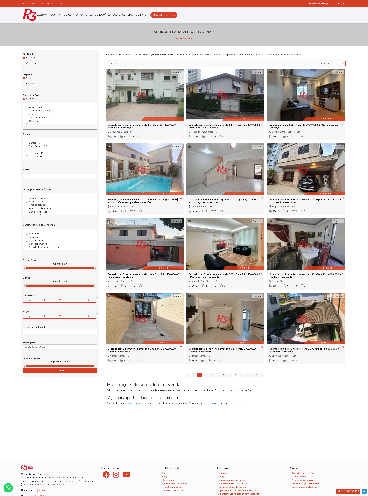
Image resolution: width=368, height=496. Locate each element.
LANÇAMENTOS (84, 14)
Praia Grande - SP (38, 146)
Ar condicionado (37, 201)
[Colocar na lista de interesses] (181, 123)
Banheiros (28, 295)
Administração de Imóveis (305, 483)
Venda (29, 78)
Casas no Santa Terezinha (232, 487)
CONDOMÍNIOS (103, 14)
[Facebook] (25, 4)
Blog (164, 476)
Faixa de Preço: (31, 358)
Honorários (168, 480)
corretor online (211, 403)
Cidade (27, 134)
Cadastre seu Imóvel (165, 15)
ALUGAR (68, 14)
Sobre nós (167, 473)
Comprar (223, 473)
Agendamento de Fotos (304, 473)
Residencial (32, 57)
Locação (30, 83)
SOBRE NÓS (119, 14)
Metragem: (29, 342)
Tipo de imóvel (31, 95)
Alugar (222, 476)
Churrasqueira (36, 240)
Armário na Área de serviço (42, 208)
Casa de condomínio (39, 117)
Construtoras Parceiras (174, 490)
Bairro (26, 169)
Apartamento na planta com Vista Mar (239, 493)
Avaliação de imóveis (303, 480)
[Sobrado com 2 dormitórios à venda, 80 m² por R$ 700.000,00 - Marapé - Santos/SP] (145, 319)
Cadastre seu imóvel (303, 476)
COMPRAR (56, 14)
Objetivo (27, 74)
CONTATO (141, 14)
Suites (26, 277)
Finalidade (28, 54)
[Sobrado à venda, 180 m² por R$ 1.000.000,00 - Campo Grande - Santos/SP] (306, 95)
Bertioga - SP (36, 153)
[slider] (24, 268)
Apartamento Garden (39, 110)
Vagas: (26, 311)
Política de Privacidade (174, 483)
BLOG (131, 14)
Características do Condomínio (40, 224)
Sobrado (30, 98)
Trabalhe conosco (171, 487)
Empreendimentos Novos (231, 480)
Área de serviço (37, 204)
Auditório (33, 237)
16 (249, 374)
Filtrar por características (37, 189)
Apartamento (36, 107)
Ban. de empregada (38, 211)
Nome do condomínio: (35, 327)
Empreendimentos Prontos (232, 483)
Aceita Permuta (37, 198)
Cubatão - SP (36, 156)
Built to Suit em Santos (304, 487)
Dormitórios (29, 260)
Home (179, 38)
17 (256, 374)
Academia (34, 233)
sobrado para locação (135, 403)
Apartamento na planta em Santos (237, 490)
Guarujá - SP (35, 149)
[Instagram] (30, 4)
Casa (31, 114)
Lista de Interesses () (319, 4)
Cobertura (34, 121)
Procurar (60, 370)
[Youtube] (34, 4)
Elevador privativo (38, 243)
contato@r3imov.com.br (51, 3)
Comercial (31, 63)
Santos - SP (35, 142)
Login (341, 4)
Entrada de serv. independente (44, 247)
